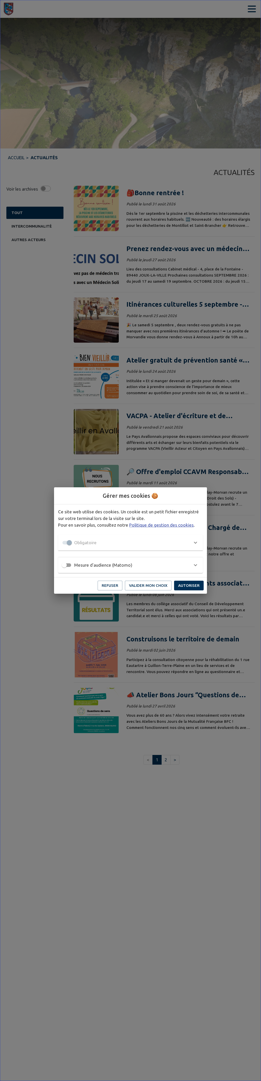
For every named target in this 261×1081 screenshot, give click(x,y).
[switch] (64, 565)
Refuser (110, 585)
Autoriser (189, 585)
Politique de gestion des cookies (161, 525)
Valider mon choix (148, 585)
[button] (130, 543)
